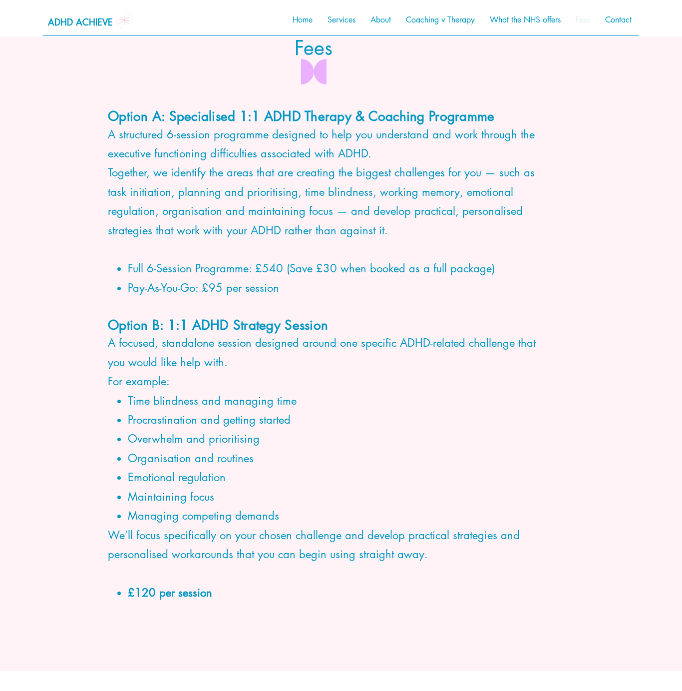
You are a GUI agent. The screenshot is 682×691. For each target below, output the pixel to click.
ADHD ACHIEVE (80, 22)
